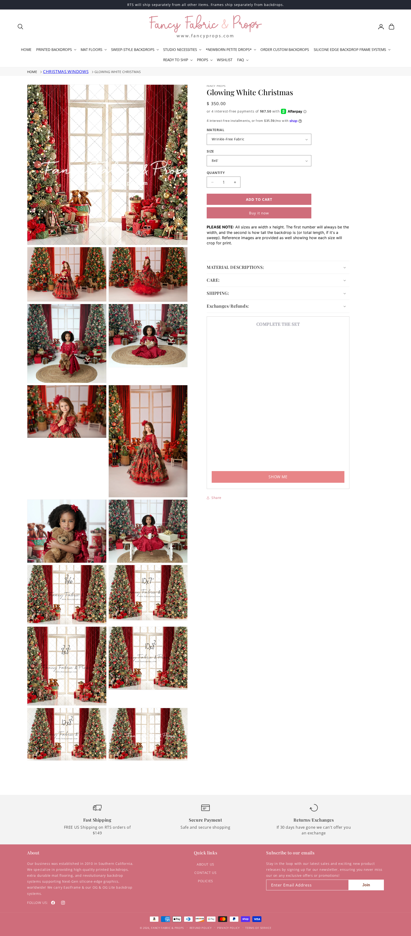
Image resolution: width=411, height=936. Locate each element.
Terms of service (258, 928)
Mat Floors (91, 49)
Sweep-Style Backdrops (132, 49)
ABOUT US (205, 864)
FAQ (240, 60)
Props (202, 60)
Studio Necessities (180, 49)
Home (32, 71)
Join (366, 885)
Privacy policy (228, 928)
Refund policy (201, 928)
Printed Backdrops (54, 49)
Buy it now (259, 213)
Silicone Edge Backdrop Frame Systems (350, 49)
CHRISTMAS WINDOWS (65, 71)
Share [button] (216, 497)
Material (215, 130)
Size (210, 151)
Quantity (216, 172)
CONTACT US (205, 872)
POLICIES (205, 881)
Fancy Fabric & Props (167, 928)
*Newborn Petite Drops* (229, 49)
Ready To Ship (175, 60)
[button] (20, 26)
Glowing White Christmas (117, 71)
